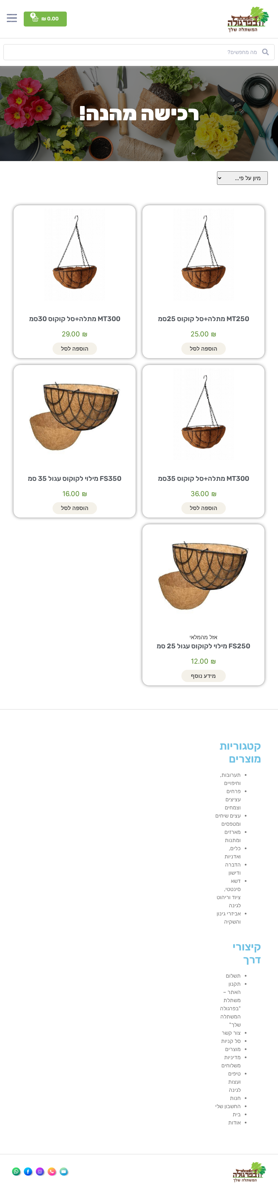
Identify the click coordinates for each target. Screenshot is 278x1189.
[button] (12, 19)
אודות (234, 1122)
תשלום (233, 976)
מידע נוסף (203, 675)
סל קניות (231, 1041)
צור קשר (231, 1033)
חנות (235, 1098)
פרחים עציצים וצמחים (233, 799)
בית (237, 1114)
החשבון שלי (228, 1106)
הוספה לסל (203, 348)
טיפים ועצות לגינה (234, 1081)
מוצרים (233, 1049)
